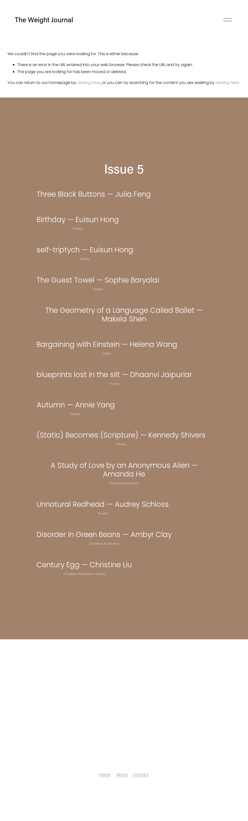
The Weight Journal (44, 19)
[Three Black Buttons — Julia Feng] (94, 183)
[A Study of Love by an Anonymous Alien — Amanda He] (124, 455)
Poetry (78, 228)
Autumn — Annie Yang (76, 405)
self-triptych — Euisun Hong (85, 250)
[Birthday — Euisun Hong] (78, 209)
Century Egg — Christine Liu (84, 565)
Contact (141, 774)
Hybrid (100, 574)
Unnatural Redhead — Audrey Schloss (103, 504)
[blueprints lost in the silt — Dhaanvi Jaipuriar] (114, 364)
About (122, 774)
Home (104, 774)
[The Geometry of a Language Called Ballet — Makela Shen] (124, 300)
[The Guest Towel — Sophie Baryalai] (98, 269)
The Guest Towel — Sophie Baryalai (98, 280)
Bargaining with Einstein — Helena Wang (107, 344)
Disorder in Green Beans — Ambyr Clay (104, 534)
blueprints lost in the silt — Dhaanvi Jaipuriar (114, 374)
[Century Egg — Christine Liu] (84, 554)
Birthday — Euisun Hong (78, 219)
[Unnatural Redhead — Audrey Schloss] (103, 494)
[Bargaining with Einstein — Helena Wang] (107, 334)
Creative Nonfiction (124, 483)
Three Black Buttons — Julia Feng (94, 194)
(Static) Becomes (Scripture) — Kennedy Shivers (121, 435)
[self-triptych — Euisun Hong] (85, 239)
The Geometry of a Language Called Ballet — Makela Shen (124, 314)
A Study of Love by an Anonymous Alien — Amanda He (124, 469)
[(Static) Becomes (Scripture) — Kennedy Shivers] (121, 424)
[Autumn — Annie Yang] (76, 394)
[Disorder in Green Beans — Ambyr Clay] (104, 524)
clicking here (88, 82)
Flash (107, 353)
